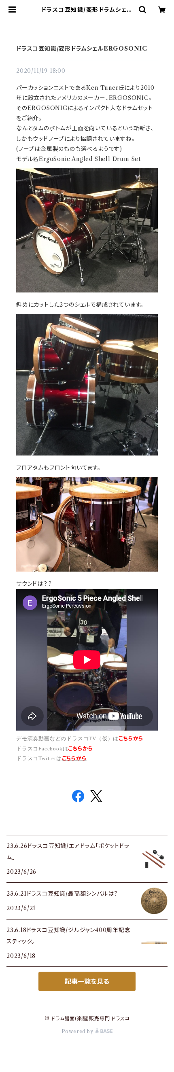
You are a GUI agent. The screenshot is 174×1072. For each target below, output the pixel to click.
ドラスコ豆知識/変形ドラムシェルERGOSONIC (81, 48)
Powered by (78, 1031)
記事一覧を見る (87, 981)
